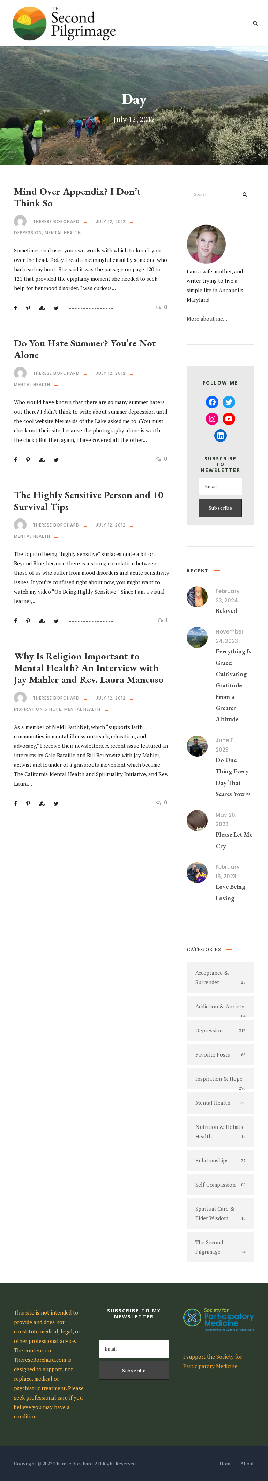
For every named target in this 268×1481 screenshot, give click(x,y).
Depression (28, 233)
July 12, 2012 (111, 221)
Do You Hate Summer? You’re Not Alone (85, 349)
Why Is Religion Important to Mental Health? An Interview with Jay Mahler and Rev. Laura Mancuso (89, 668)
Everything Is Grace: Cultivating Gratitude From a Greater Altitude (233, 685)
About (247, 1463)
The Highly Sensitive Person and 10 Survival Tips (88, 500)
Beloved (226, 611)
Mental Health (63, 233)
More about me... (207, 318)
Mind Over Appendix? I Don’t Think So (77, 197)
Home (226, 1463)
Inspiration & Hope (37, 709)
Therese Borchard (56, 221)
